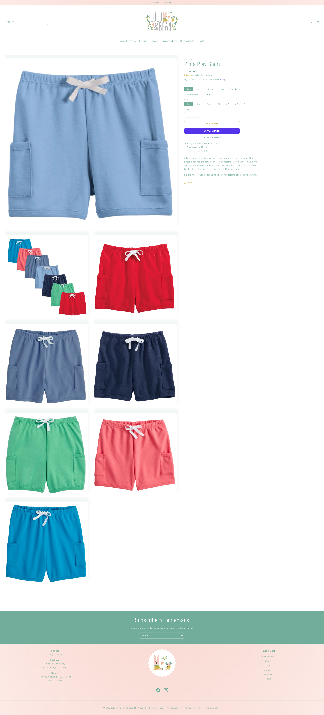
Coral (207, 94)
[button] (154, 41)
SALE (269, 679)
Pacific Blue (194, 95)
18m (200, 104)
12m (188, 104)
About (268, 661)
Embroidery (268, 670)
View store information (197, 151)
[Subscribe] (182, 635)
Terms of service (193, 708)
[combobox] (26, 22)
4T (236, 104)
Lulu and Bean (118, 708)
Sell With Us (268, 674)
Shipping (188, 75)
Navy (199, 89)
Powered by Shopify (136, 708)
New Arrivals (268, 656)
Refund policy (156, 708)
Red (222, 89)
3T (227, 104)
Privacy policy (174, 708)
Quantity (187, 110)
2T (220, 104)
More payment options (212, 137)
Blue (189, 89)
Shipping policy (213, 708)
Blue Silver (235, 89)
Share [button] (190, 182)
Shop (268, 665)
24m (210, 104)
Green (211, 89)
